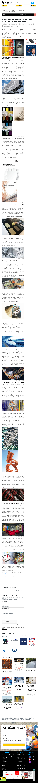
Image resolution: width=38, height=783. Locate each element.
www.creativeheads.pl (21, 768)
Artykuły (12, 10)
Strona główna (4, 754)
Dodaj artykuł (4, 757)
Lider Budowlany (6, 10)
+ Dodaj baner (33, 5)
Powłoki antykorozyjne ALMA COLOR (7, 687)
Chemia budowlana (33, 671)
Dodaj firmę (4, 756)
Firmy (3, 764)
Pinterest (33, 759)
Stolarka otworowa (6, 14)
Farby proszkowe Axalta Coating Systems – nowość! (19, 664)
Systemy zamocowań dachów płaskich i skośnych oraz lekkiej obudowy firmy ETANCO (19, 687)
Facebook (33, 756)
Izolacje (21, 14)
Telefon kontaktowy (5, 608)
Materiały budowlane (20, 10)
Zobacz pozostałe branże (29, 14)
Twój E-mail (4, 605)
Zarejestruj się (12, 754)
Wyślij (5, 629)
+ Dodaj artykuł (19, 5)
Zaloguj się (11, 756)
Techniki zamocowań (21, 690)
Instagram (33, 762)
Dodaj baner (4, 758)
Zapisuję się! (14, 744)
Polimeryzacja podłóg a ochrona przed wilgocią (19, 705)
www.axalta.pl (4, 573)
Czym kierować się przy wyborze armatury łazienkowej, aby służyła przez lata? (31, 688)
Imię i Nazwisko (5, 601)
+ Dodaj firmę (4, 5)
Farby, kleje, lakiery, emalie (10, 11)
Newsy (3, 765)
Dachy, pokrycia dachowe (15, 14)
